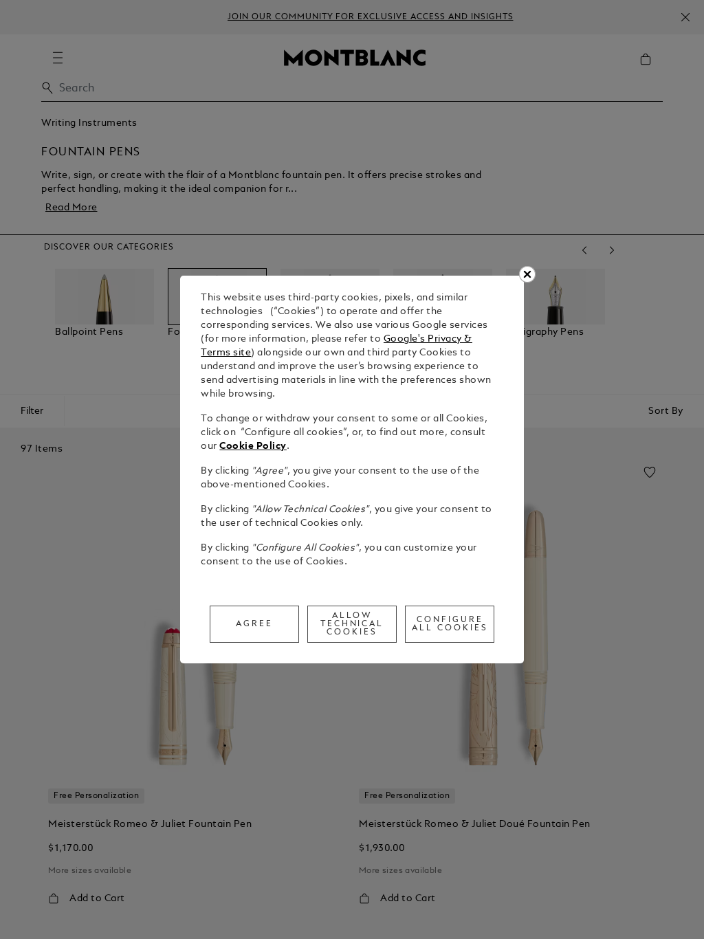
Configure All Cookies (450, 624)
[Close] (527, 274)
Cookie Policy (253, 446)
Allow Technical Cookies (352, 624)
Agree (254, 624)
